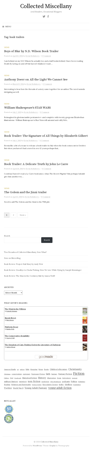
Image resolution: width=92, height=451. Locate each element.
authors (22, 369)
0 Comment (46, 56)
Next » (23, 215)
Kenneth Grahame (11, 311)
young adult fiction (60, 387)
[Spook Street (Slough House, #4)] (85, 320)
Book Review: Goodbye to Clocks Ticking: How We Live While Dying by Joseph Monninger (42, 270)
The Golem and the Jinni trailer (25, 192)
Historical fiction (29, 378)
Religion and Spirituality (21, 384)
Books (46, 369)
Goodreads (17, 378)
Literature (66, 378)
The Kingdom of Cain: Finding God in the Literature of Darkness (32, 345)
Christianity (75, 369)
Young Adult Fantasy (36, 387)
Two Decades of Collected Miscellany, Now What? (25, 252)
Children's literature (58, 369)
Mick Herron (10, 320)
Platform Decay (11, 327)
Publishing (81, 382)
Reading (7, 384)
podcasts (66, 381)
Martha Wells (10, 329)
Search (7, 236)
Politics (74, 381)
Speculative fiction (50, 384)
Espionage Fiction (38, 374)
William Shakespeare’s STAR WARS (27, 108)
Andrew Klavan (10, 347)
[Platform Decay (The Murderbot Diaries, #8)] (85, 329)
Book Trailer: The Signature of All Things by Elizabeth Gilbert (46, 136)
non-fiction (34, 381)
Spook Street (10, 318)
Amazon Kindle (10, 369)
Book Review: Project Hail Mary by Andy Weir (23, 264)
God (11, 378)
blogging (33, 369)
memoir (74, 378)
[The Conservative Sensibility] (85, 338)
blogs (41, 369)
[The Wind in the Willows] (85, 311)
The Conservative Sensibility (17, 336)
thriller (61, 384)
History (42, 377)
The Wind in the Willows (15, 309)
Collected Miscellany (46, 6)
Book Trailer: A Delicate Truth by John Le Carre (36, 164)
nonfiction (45, 382)
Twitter (8, 388)
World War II (18, 388)
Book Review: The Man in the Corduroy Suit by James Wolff (29, 276)
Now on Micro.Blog (12, 258)
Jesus (59, 378)
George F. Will (10, 338)
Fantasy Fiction (65, 374)
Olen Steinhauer (55, 382)
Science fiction (36, 384)
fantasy (54, 374)
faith (48, 374)
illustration (51, 378)
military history (11, 381)
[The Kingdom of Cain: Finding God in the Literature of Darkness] (85, 347)
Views (6, 47)
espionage (26, 374)
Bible (27, 369)
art (18, 369)
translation (77, 384)
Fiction (78, 373)
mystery (23, 381)
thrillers (68, 384)
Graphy (52, 446)
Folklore (6, 378)
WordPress (37, 446)
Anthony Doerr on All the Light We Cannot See (36, 79)
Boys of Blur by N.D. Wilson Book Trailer (31, 51)
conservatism (17, 374)
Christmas (7, 374)
